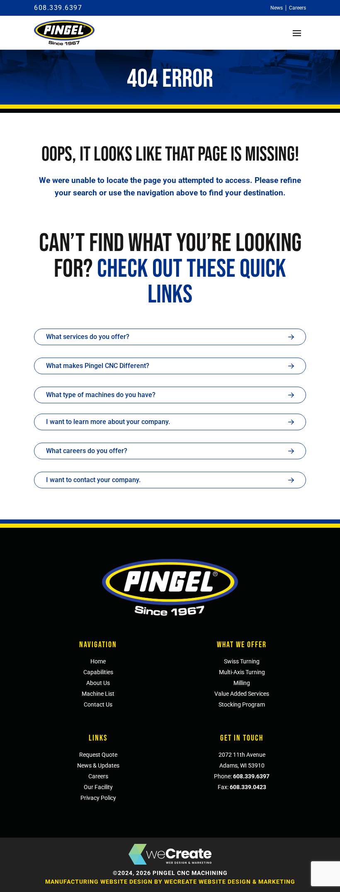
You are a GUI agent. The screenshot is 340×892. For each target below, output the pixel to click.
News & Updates (98, 765)
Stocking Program (242, 704)
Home (98, 661)
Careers (98, 776)
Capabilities (98, 672)
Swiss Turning (242, 661)
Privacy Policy (98, 798)
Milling (241, 683)
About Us (98, 683)
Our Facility (98, 787)
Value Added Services (241, 693)
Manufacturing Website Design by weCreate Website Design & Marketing (170, 881)
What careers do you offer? (86, 451)
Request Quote (98, 754)
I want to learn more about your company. (108, 422)
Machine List (98, 693)
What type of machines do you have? (100, 395)
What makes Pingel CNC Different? (97, 366)
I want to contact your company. (93, 480)
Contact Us (98, 704)
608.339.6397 (58, 8)
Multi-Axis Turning (242, 672)
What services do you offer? (87, 337)
